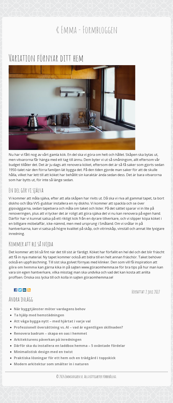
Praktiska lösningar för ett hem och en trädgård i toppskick (65, 358)
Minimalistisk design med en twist (43, 351)
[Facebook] (15, 290)
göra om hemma (23, 267)
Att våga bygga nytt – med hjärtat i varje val (52, 321)
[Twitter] (20, 290)
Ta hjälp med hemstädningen (39, 315)
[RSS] (29, 290)
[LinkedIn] (24, 290)
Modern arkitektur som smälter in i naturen (51, 364)
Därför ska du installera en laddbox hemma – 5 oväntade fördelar (69, 345)
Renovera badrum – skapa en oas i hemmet (50, 333)
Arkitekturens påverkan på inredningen (47, 339)
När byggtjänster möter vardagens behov (49, 309)
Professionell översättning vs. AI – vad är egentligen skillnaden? (68, 327)
